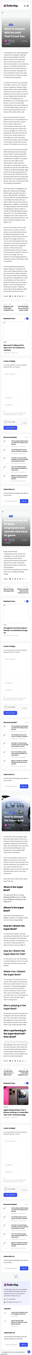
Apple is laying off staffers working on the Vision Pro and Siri (19, 477)
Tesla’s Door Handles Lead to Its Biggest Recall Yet (19, 1313)
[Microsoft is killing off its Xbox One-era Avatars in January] (16, 330)
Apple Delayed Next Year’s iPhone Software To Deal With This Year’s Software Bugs (16, 1112)
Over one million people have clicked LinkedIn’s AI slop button (19, 468)
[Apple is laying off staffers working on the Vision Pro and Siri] (7, 478)
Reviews (11, 812)
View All (26, 437)
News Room (11, 40)
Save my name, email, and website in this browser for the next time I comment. (15, 413)
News (10, 24)
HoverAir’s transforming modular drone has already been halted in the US (19, 459)
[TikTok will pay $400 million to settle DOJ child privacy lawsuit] (7, 443)
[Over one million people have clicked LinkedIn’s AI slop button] (7, 469)
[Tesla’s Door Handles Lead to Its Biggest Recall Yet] (7, 1314)
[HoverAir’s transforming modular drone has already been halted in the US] (7, 460)
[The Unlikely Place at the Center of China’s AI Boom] (7, 452)
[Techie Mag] (11, 5)
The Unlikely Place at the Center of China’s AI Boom (19, 450)
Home (5, 24)
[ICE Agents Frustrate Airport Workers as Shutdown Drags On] (16, 613)
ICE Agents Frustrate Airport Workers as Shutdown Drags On (15, 630)
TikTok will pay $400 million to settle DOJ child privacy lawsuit (19, 442)
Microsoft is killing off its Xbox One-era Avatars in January (14, 347)
